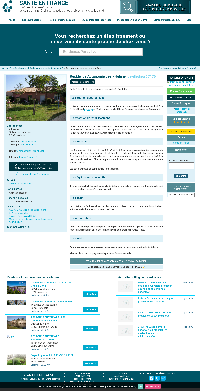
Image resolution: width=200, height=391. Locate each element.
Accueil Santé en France (14, 68)
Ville (49, 51)
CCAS (82, 374)
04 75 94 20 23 (28, 144)
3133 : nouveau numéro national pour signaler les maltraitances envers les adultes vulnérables (152, 331)
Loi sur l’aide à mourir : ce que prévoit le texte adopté (155, 300)
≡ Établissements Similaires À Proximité (176, 68)
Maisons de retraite (82, 379)
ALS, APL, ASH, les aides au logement (27, 210)
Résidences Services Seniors (82, 382)
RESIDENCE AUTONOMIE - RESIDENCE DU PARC (45, 338)
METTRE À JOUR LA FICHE (181, 97)
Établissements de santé (62, 20)
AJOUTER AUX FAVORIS (181, 131)
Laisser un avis (181, 118)
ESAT (78, 376)
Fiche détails (90, 294)
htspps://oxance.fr (28, 157)
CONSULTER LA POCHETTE (181, 78)
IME (83, 376)
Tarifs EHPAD (15, 222)
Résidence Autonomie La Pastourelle (52, 301)
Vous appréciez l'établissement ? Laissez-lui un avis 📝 (116, 267)
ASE (77, 374)
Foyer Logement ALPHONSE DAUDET (52, 355)
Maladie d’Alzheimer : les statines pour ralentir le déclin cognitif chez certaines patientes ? (155, 287)
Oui (119, 89)
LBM (88, 376)
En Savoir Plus (152, 386)
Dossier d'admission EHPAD (22, 216)
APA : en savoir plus (18, 213)
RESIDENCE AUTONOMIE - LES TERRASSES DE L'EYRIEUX (48, 319)
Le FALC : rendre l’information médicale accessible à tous (155, 314)
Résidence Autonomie (20, 183)
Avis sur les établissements (96, 20)
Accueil (12, 20)
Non (126, 89)
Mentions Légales (127, 379)
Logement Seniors (32, 20)
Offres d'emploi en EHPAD (167, 20)
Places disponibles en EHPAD (132, 20)
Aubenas (88, 109)
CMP (88, 374)
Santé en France (181, 143)
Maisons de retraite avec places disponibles (30, 219)
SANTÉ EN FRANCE (40, 375)
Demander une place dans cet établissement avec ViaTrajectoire (33, 166)
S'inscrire (181, 176)
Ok (140, 386)
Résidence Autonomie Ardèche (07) (46, 68)
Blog (189, 20)
